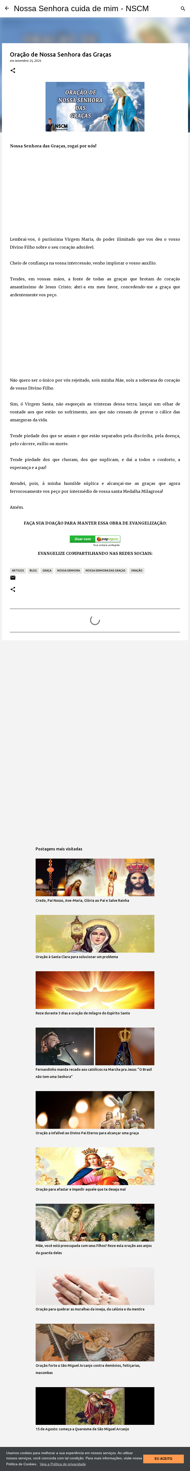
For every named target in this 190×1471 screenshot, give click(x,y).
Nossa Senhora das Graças (105, 570)
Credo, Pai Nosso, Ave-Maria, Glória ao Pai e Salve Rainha (82, 901)
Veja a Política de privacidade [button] (63, 1464)
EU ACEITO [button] (163, 1459)
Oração (136, 570)
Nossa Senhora (68, 570)
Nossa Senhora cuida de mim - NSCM (81, 8)
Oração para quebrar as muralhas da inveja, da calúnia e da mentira (90, 1309)
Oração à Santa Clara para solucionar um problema (77, 957)
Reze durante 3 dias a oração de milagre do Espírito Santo (83, 1013)
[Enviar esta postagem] (13, 579)
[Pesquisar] (183, 9)
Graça (47, 570)
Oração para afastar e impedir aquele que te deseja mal (81, 1189)
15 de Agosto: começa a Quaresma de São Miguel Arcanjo (82, 1429)
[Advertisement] (95, 192)
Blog (33, 570)
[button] (13, 70)
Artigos (18, 570)
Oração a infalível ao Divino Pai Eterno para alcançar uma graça (87, 1133)
